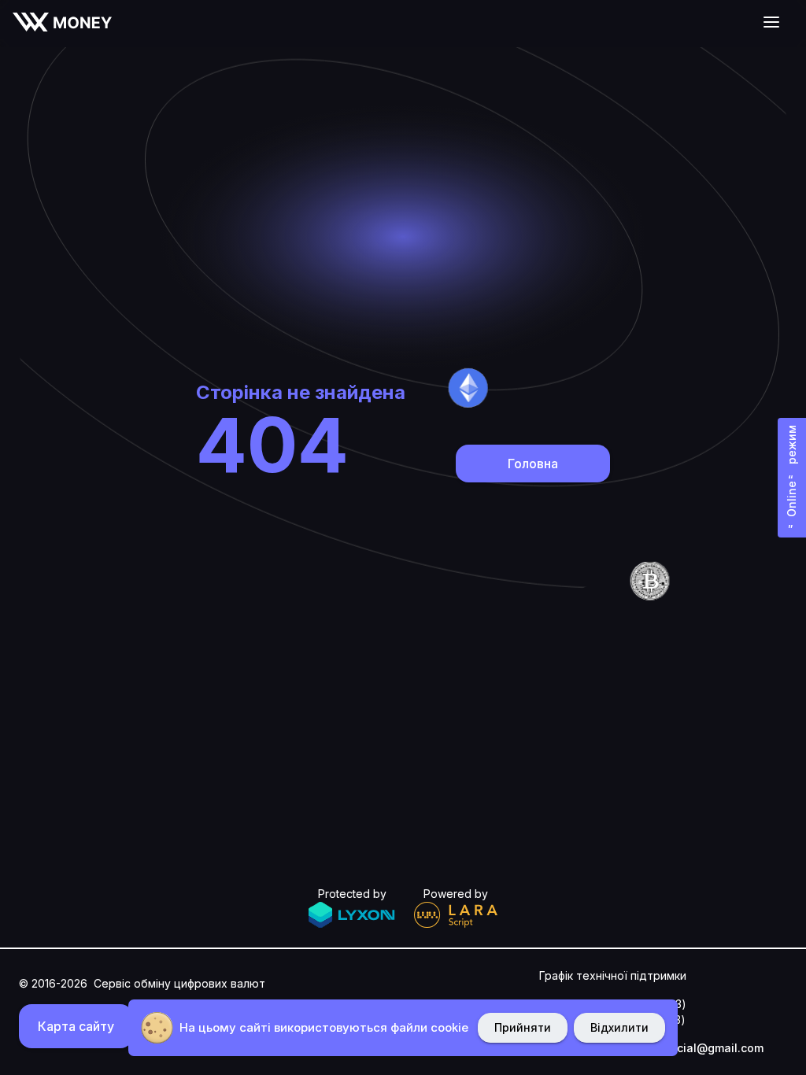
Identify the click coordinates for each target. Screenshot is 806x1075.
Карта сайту (76, 1026)
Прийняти (522, 1027)
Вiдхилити (619, 1027)
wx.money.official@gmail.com (682, 1048)
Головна (533, 463)
